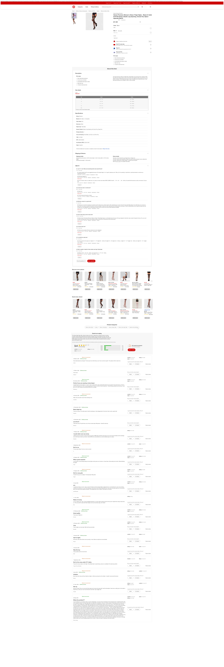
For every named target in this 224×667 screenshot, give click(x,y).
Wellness (73, 1)
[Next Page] (151, 28)
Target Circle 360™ (126, 3)
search (138, 6)
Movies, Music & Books (101, 1)
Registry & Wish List (136, 3)
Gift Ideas (111, 1)
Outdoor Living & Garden (41, 1)
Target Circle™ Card (117, 3)
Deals (127, 1)
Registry (171, 1)
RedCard (173, 1)
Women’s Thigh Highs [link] (103, 327)
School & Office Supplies (79, 1)
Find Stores (181, 1)
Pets (69, 1)
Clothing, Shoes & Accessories (22, 1)
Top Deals (144, 1)
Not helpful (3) (90, 182)
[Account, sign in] (144, 7)
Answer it (79, 184)
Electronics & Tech (90, 1)
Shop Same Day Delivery (166, 1)
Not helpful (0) (92, 174)
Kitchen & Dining (34, 1)
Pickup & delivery (95, 7)
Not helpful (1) (94, 177)
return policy (118, 161)
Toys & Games (85, 1)
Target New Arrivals (4, 1)
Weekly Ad (154, 1)
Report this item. (106, 148)
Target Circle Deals (149, 1)
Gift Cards (114, 1)
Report (97, 174)
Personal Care (60, 1)
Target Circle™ (108, 3)
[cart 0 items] (150, 7)
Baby (55, 1)
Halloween (15, 1)
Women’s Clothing (92, 10)
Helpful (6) (85, 182)
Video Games (95, 1)
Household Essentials (51, 1)
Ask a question (91, 261)
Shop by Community (119, 1)
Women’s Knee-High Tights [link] (123, 327)
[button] (116, 19)
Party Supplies (107, 1)
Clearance (130, 1)
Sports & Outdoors (66, 1)
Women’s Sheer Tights (105, 10)
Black (114, 27)
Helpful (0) (89, 177)
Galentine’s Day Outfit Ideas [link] (134, 327)
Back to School (9, 1)
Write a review (132, 350)
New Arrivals (134, 1)
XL (116, 32)
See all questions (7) (81, 261)
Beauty (57, 1)
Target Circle (177, 1)
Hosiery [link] (96, 327)
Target (73, 10)
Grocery (46, 1)
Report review (148, 364)
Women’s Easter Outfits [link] (112, 327)
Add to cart (115, 38)
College (12, 1)
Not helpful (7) (95, 231)
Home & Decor (29, 1)
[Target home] (73, 6)
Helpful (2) (88, 174)
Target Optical (124, 1)
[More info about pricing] (140, 22)
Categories (80, 7)
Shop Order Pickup (159, 1)
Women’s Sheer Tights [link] (89, 327)
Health (71, 1)
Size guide (120, 30)
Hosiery (98, 10)
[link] (116, 20)
